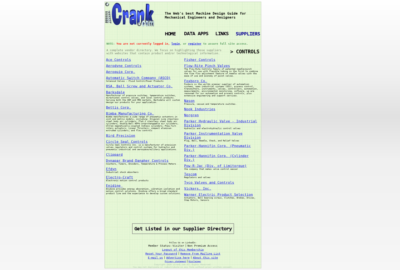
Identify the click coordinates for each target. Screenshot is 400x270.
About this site (205, 257)
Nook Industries (199, 109)
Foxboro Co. (195, 81)
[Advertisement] (278, 64)
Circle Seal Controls (127, 142)
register (194, 43)
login (175, 43)
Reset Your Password (161, 253)
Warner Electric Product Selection (218, 195)
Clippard (114, 155)
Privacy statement (175, 261)
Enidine (114, 186)
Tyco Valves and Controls (209, 183)
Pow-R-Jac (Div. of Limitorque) (215, 166)
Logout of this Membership (183, 249)
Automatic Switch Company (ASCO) (138, 78)
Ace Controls (118, 60)
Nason (189, 101)
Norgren (191, 115)
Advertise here (178, 257)
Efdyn (111, 169)
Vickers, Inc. (197, 189)
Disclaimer (195, 261)
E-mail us (155, 257)
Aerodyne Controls (123, 66)
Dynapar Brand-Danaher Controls (137, 161)
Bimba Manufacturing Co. (130, 114)
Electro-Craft (119, 177)
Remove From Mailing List (200, 253)
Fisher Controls (199, 60)
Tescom (190, 174)
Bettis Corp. (118, 107)
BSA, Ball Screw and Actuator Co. (139, 86)
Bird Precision (120, 136)
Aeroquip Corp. (120, 72)
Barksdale (115, 92)
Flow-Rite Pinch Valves (207, 66)
